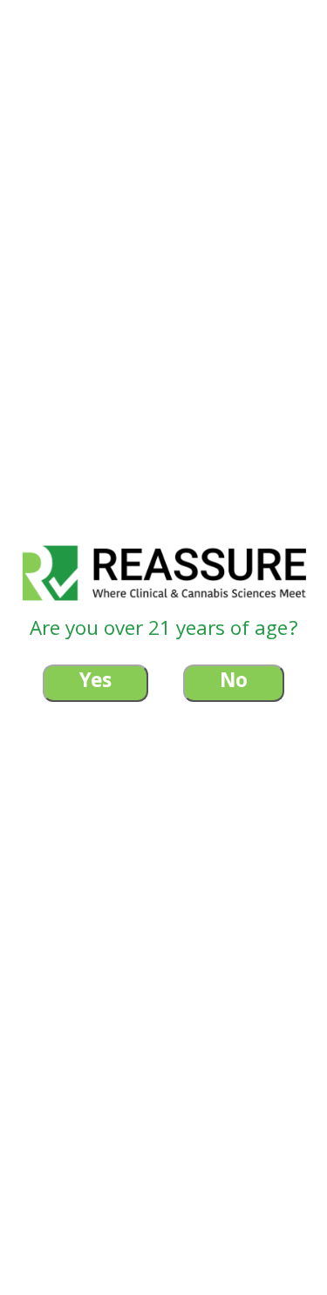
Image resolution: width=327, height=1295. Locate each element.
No (234, 683)
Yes (95, 683)
